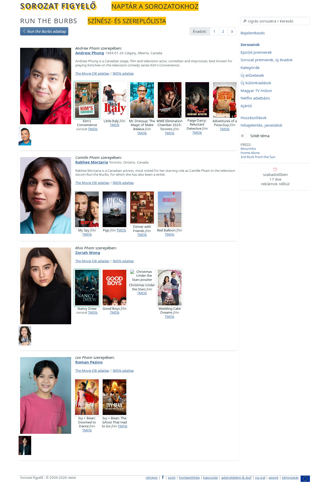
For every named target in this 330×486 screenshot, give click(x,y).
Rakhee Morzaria (91, 162)
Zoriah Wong (87, 252)
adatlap (46, 31)
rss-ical (260, 477)
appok (273, 477)
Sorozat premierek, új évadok (267, 60)
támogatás (290, 477)
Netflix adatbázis (255, 98)
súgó (172, 477)
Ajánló (246, 105)
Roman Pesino (89, 362)
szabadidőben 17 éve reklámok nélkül (275, 179)
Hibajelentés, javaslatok (261, 125)
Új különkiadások (256, 83)
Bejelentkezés (253, 32)
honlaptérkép (189, 477)
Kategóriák (250, 67)
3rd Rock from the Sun (258, 157)
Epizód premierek (256, 52)
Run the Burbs (48, 20)
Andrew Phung (89, 52)
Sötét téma (259, 135)
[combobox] (275, 21)
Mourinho (248, 148)
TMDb (92, 129)
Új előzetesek (252, 75)
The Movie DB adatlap (92, 73)
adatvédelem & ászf (236, 477)
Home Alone (250, 152)
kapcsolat (210, 477)
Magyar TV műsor (256, 90)
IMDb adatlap (123, 73)
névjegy (152, 477)
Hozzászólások (254, 117)
